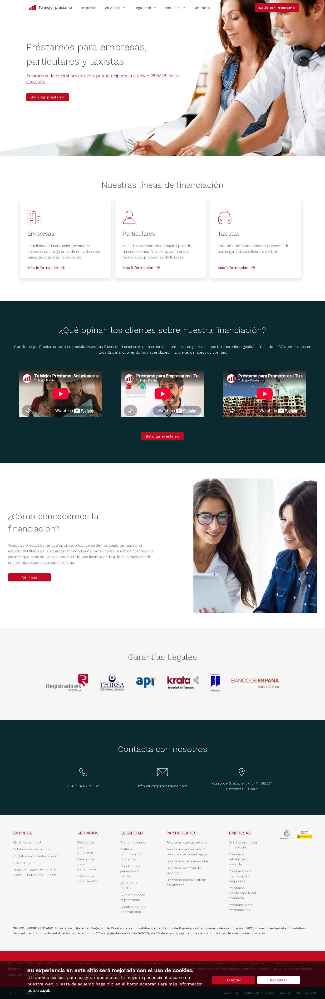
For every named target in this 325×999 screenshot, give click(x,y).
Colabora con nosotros (31, 849)
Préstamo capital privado (187, 842)
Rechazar (278, 980)
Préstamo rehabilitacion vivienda (240, 859)
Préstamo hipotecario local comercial (242, 893)
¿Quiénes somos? (27, 842)
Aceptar (233, 980)
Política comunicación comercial (131, 854)
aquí (44, 990)
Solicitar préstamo (47, 97)
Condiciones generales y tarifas (130, 871)
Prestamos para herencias (188, 861)
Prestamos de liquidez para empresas (240, 876)
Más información (46, 268)
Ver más (29, 577)
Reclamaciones (132, 842)
